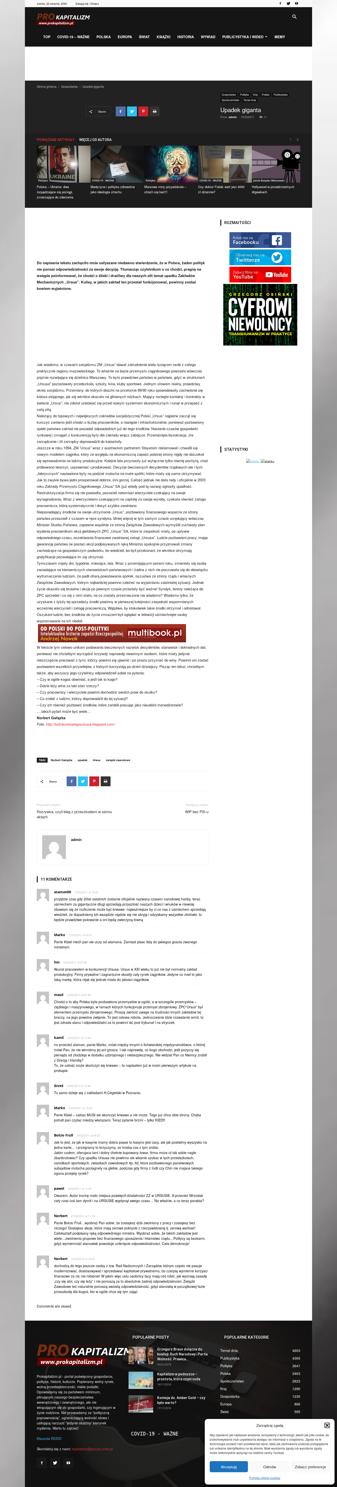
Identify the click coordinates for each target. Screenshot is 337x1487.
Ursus (96, 760)
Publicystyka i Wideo (242, 36)
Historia (185, 36)
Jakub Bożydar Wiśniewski (268, 180)
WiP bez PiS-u (196, 811)
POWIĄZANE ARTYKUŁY (55, 140)
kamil (59, 1037)
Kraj (255, 94)
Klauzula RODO (49, 1438)
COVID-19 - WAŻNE (103, 180)
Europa (125, 36)
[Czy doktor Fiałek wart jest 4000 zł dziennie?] (222, 164)
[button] (327, 1425)
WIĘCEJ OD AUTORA (95, 140)
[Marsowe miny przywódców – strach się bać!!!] (168, 164)
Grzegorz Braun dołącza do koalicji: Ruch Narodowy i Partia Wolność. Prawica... (182, 1354)
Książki (163, 36)
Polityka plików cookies (264, 1478)
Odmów (269, 1466)
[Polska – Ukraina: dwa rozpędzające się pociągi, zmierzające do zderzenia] (61, 164)
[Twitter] (288, 3)
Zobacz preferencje (310, 1466)
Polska (103, 36)
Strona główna (46, 86)
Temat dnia (249, 100)
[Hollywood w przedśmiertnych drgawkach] (276, 164)
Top (46, 36)
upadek (82, 760)
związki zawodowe (118, 760)
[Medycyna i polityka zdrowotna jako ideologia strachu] (115, 164)
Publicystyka (281, 94)
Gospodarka (69, 86)
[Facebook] (280, 3)
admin (233, 117)
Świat (144, 36)
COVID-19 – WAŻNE (73, 36)
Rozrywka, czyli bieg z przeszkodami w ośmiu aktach (74, 814)
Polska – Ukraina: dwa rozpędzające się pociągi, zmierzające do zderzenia (55, 191)
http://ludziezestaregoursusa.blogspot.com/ (80, 724)
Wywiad (208, 36)
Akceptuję (229, 1466)
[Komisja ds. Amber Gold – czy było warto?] (141, 1404)
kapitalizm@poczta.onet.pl (92, 1448)
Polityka (244, 94)
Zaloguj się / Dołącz (87, 3)
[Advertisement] (168, 63)
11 (265, 117)
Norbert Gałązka (61, 760)
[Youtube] (296, 3)
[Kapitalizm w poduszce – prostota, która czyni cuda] (141, 1380)
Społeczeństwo (230, 100)
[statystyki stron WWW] (253, 461)
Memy (280, 36)
